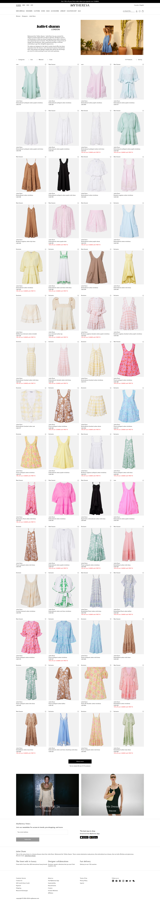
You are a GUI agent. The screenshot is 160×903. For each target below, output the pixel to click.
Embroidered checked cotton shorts (91, 426)
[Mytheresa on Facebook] (116, 880)
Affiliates (50, 893)
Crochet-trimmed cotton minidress (25, 611)
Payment (18, 885)
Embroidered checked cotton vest (25, 426)
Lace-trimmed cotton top (55, 334)
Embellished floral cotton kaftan (122, 611)
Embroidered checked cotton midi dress (27, 380)
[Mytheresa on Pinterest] (120, 880)
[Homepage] (80, 5)
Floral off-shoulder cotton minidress (91, 703)
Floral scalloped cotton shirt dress (25, 703)
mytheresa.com (34, 898)
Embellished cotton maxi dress (24, 749)
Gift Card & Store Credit (23, 883)
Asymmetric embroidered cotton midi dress (93, 518)
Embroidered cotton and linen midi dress (60, 287)
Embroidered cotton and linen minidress (60, 611)
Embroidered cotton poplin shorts (90, 241)
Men (23, 5)
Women (18, 5)
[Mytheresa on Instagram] (123, 880)
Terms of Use (83, 878)
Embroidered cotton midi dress (122, 287)
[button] (124, 11)
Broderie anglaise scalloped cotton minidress (93, 472)
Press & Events (52, 885)
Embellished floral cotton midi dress (91, 611)
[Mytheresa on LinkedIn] (113, 880)
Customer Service (21, 878)
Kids (27, 5)
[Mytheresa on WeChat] (133, 880)
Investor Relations (53, 890)
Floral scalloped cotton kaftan (57, 703)
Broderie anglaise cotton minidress (123, 195)
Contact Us (19, 880)
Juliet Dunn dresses (30, 855)
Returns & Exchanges (22, 890)
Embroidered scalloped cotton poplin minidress (29, 102)
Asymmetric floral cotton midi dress (26, 518)
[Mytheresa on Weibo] (130, 880)
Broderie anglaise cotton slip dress (25, 241)
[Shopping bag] (143, 11)
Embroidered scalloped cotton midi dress (92, 149)
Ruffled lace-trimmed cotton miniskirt (26, 334)
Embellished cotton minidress (122, 703)
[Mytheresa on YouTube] (127, 880)
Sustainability (52, 883)
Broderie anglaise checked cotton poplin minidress (95, 334)
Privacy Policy (83, 880)
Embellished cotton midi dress (122, 565)
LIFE (32, 5)
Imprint (82, 883)
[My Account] (137, 11)
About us (50, 878)
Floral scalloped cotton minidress (123, 380)
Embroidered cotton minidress (24, 195)
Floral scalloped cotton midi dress (123, 472)
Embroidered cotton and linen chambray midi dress (63, 749)
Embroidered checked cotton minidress (92, 380)
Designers (25, 16)
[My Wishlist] (140, 11)
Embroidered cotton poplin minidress (91, 102)
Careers (50, 888)
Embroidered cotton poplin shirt (57, 241)
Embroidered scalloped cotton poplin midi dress (29, 149)
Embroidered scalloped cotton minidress (60, 102)
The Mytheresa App (53, 880)
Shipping (18, 888)
